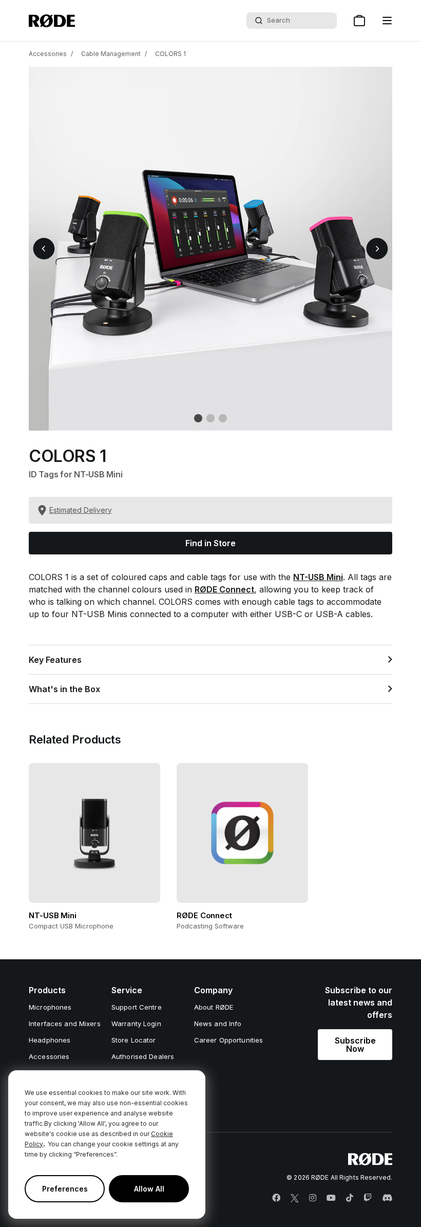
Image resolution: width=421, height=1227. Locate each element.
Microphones (50, 1007)
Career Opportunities (228, 1040)
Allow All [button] (149, 1188)
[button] (387, 20)
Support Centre (136, 1007)
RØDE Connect (224, 589)
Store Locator (133, 1040)
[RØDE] (52, 20)
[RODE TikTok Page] (349, 1198)
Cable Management (111, 54)
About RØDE (213, 1007)
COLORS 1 (170, 54)
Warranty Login (136, 1023)
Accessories (48, 54)
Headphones (49, 1040)
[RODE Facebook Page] (276, 1198)
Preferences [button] (65, 1188)
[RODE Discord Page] (387, 1198)
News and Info (218, 1023)
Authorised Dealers (142, 1056)
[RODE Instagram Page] (312, 1198)
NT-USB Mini (318, 577)
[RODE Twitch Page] (367, 1198)
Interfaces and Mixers (65, 1023)
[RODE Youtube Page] (331, 1198)
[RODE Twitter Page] (295, 1198)
